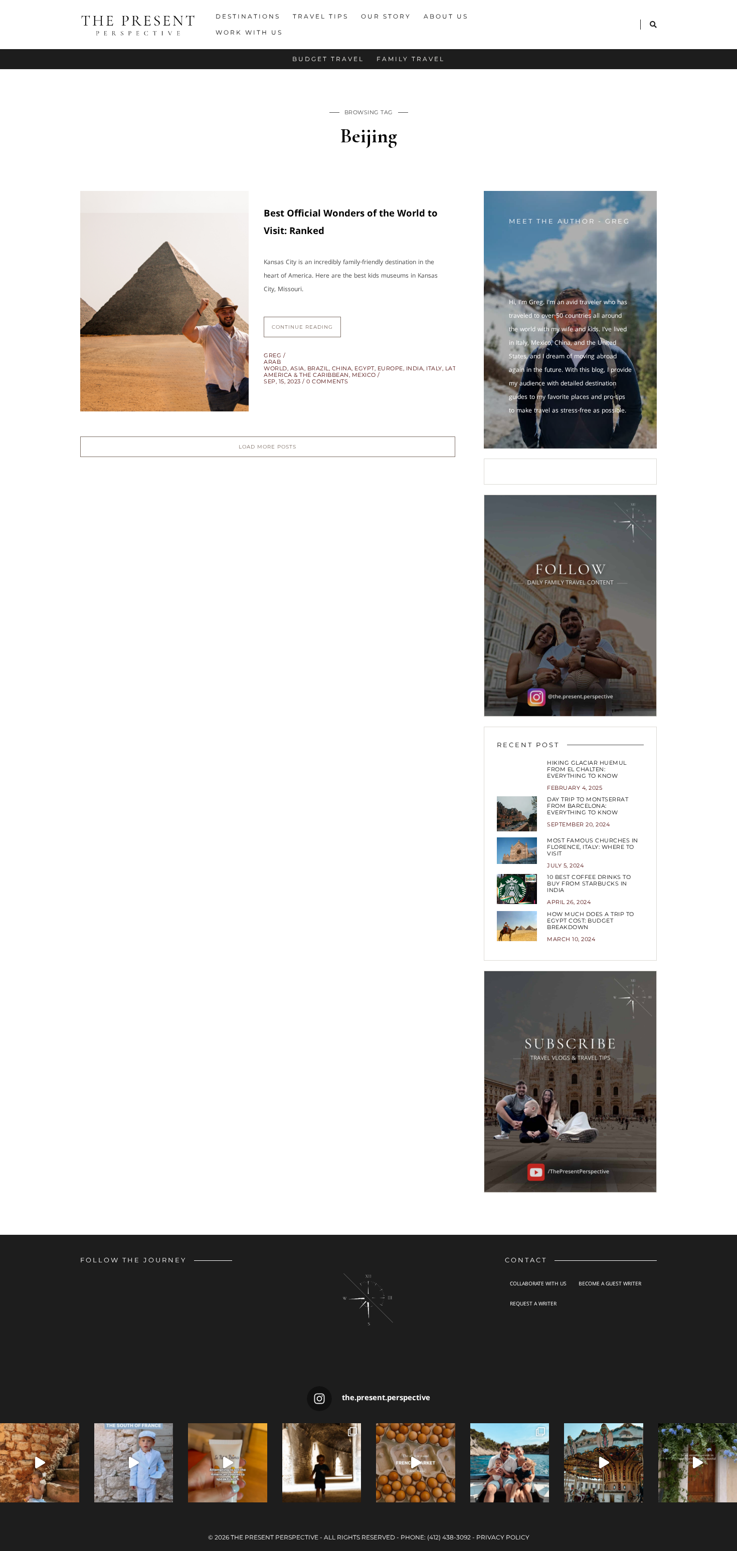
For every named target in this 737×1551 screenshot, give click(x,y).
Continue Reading (302, 327)
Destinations (248, 16)
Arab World (275, 365)
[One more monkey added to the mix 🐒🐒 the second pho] (509, 1462)
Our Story (386, 16)
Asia (297, 368)
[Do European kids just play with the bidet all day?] (227, 1462)
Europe (390, 368)
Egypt (364, 368)
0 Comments (327, 381)
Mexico (364, 374)
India (415, 368)
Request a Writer (533, 1304)
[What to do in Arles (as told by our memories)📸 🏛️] (321, 1462)
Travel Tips (320, 16)
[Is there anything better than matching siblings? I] (133, 1462)
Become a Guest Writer (610, 1284)
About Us (446, 16)
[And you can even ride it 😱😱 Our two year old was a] (603, 1462)
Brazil (318, 368)
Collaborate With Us (538, 1284)
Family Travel (411, 59)
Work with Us (249, 32)
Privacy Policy (502, 1537)
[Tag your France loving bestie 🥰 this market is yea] (415, 1462)
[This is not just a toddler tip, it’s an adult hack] (39, 1462)
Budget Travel (328, 59)
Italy (434, 368)
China (342, 368)
